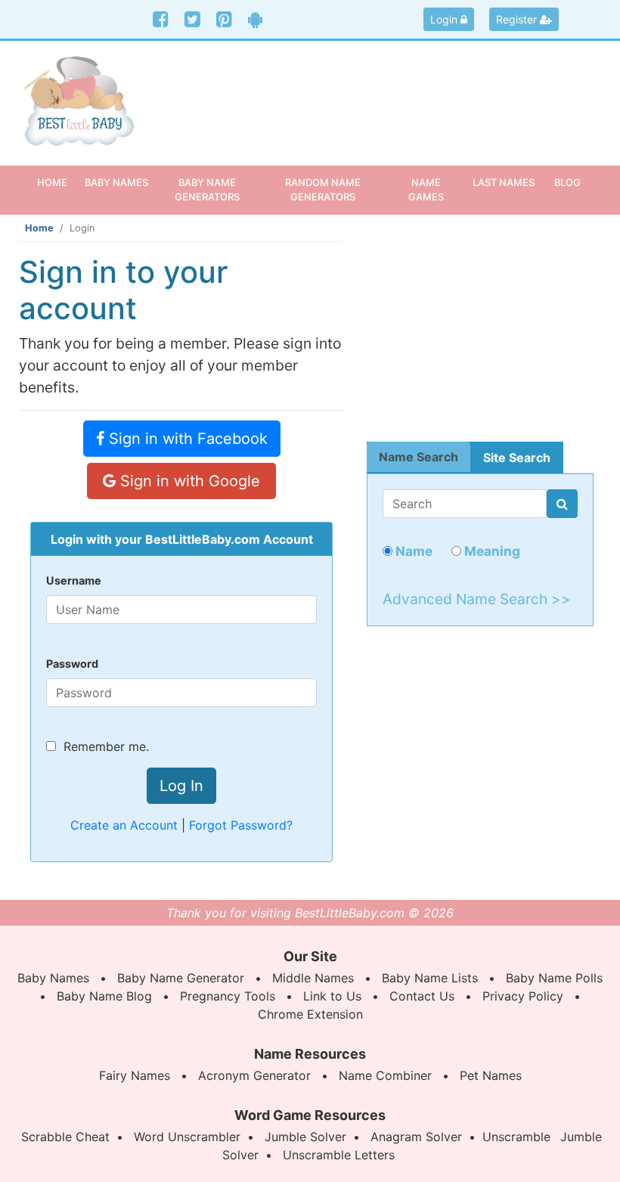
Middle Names (313, 977)
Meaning (490, 551)
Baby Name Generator (180, 977)
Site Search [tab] (516, 457)
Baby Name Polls (554, 977)
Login (445, 19)
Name (412, 551)
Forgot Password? (241, 825)
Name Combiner (385, 1075)
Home (57, 181)
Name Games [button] (426, 189)
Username (73, 580)
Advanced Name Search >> (477, 599)
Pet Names (491, 1075)
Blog (567, 182)
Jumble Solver (305, 1136)
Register (518, 19)
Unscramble (516, 1136)
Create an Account (124, 825)
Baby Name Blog (104, 996)
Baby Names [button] (116, 182)
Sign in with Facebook (186, 439)
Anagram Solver (416, 1136)
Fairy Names (134, 1075)
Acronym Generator (254, 1075)
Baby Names (53, 977)
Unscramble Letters (339, 1154)
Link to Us (332, 996)
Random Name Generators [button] (323, 189)
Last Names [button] (504, 182)
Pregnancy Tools (227, 996)
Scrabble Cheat (65, 1136)
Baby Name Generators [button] (207, 189)
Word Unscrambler (187, 1136)
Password (72, 663)
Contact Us (421, 996)
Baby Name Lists (430, 977)
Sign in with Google (188, 481)
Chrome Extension (310, 1014)
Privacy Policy (522, 996)
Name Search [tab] (418, 456)
